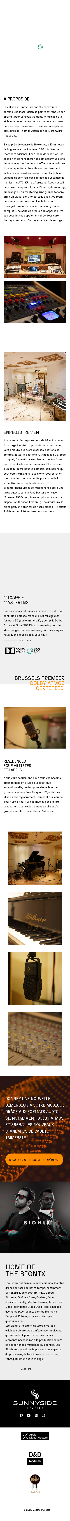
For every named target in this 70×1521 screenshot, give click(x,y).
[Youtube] (28, 1415)
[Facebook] (21, 1415)
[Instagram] (43, 1415)
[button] (37, 10)
